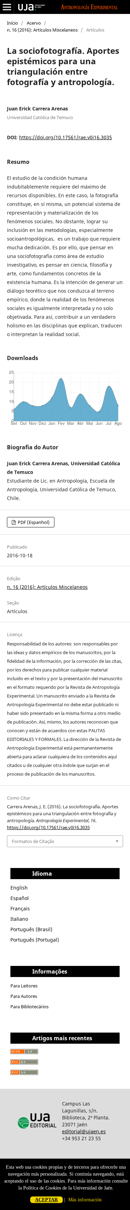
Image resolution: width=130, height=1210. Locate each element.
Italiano (19, 919)
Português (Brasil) (31, 929)
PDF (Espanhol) (33, 522)
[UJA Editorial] (38, 1131)
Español (19, 898)
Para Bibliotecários (29, 1006)
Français (20, 908)
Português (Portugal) (34, 939)
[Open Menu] (7, 7)
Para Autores (23, 996)
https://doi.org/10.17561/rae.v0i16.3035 (65, 137)
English (19, 887)
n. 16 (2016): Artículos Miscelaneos (42, 30)
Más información (85, 1199)
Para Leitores (23, 986)
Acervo (34, 23)
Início (12, 23)
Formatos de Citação (33, 841)
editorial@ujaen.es (84, 1131)
